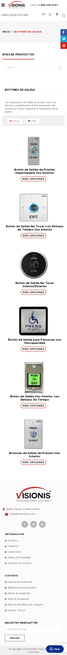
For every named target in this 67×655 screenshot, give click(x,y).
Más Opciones (33, 178)
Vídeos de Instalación (18, 593)
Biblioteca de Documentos (21, 587)
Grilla (16, 121)
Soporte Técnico (16, 610)
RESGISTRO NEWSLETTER (21, 622)
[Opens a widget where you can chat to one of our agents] (55, 649)
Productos (13, 546)
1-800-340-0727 (48, 4)
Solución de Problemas (19, 581)
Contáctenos (14, 551)
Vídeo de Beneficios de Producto (25, 604)
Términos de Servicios (19, 563)
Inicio (6, 31)
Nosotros (12, 540)
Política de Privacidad (18, 557)
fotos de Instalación (18, 598)
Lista (34, 121)
